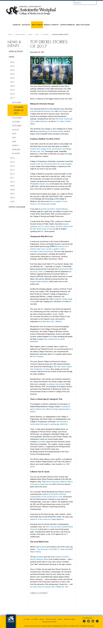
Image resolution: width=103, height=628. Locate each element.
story (39, 184)
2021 (12, 82)
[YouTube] (97, 622)
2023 (12, 74)
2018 (12, 94)
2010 (12, 181)
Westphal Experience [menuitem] (67, 25)
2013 (12, 170)
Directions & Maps (69, 619)
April (14, 141)
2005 (12, 201)
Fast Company (38, 356)
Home (10, 34)
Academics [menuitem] (17, 25)
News (30, 34)
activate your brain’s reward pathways (54, 209)
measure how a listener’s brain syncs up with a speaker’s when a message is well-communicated (49, 248)
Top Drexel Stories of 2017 (18, 110)
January (16, 153)
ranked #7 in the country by (46, 519)
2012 (12, 174)
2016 (12, 158)
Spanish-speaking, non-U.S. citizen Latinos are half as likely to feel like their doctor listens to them (51, 226)
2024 (12, 70)
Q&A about (52, 321)
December (16, 102)
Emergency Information (49, 621)
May (14, 137)
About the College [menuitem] (83, 25)
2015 (12, 162)
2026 (12, 62)
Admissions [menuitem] (26, 25)
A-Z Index (27, 619)
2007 (12, 193)
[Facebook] (85, 622)
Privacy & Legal (51, 619)
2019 (12, 90)
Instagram (39, 557)
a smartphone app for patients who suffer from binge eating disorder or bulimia (50, 409)
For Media (34, 619)
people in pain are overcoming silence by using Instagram (51, 164)
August (15, 129)
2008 (12, 189)
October (16, 121)
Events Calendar (17, 207)
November (17, 117)
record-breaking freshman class (43, 111)
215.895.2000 (73, 626)
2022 (12, 78)
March (15, 145)
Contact (59, 619)
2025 (12, 66)
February (16, 149)
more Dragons (63, 111)
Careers (41, 619)
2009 (12, 185)
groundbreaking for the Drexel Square (49, 131)
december (45, 34)
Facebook (42, 547)
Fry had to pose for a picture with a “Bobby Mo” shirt (49, 587)
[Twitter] (89, 622)
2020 (12, 86)
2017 (37, 34)
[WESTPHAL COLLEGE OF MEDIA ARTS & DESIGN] (31, 14)
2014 (12, 166)
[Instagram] (93, 622)
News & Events (20, 34)
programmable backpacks (39, 281)
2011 (12, 177)
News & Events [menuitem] (37, 25)
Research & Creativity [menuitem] (51, 25)
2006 (12, 197)
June (14, 133)
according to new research (56, 384)
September (16, 125)
